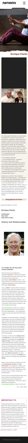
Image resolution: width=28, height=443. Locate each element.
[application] (14, 95)
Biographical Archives (14, 199)
